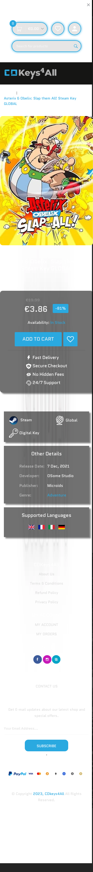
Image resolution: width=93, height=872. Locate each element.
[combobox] (46, 46)
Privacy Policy (46, 602)
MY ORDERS (46, 634)
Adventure (56, 495)
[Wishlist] (70, 339)
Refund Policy (46, 592)
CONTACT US (47, 686)
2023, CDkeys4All (48, 793)
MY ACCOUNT (46, 624)
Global (72, 420)
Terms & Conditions (46, 583)
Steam (25, 420)
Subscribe (46, 745)
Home (9, 92)
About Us (47, 574)
